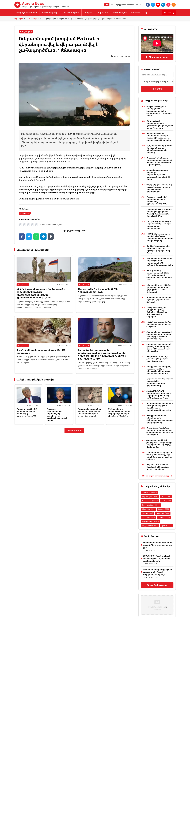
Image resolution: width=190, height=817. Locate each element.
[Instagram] (174, 5)
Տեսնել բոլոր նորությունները (156, 476)
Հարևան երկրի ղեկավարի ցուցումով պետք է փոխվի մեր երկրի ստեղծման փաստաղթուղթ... (159, 335)
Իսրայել (147, 513)
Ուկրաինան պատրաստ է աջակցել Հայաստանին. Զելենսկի (158, 299)
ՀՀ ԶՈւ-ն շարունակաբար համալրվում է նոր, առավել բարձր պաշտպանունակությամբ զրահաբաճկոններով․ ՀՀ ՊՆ (41, 293)
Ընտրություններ (151, 505)
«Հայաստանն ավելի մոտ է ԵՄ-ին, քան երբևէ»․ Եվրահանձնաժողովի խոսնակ (159, 149)
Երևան (163, 509)
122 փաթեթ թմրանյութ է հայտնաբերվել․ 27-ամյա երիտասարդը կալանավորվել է (158, 225)
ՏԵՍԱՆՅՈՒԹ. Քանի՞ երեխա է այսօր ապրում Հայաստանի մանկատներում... (156, 558)
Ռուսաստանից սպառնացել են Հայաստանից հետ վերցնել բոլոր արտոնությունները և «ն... (159, 406)
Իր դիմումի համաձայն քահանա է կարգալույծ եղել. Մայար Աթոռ (157, 358)
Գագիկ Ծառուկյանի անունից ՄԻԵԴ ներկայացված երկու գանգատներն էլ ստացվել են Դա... (159, 111)
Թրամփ (166, 526)
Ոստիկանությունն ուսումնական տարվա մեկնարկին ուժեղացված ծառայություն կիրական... (159, 136)
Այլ (146, 12)
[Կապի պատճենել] (51, 236)
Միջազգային (150, 497)
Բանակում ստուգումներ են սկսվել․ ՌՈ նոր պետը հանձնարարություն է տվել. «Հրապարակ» (89, 412)
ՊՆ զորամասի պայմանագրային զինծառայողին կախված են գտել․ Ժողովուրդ (159, 124)
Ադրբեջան (162, 513)
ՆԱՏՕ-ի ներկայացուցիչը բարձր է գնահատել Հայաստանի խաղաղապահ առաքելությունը (159, 237)
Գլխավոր (18, 18)
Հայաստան (149, 492)
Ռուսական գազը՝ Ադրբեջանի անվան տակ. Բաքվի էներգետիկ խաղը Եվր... (157, 572)
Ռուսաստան (150, 501)
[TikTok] (168, 5)
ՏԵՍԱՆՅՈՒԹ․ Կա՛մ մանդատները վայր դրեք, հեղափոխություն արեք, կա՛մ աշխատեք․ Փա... (158, 394)
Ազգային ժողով (150, 521)
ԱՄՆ (166, 497)
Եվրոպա (164, 517)
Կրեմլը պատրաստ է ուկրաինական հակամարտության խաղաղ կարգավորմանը (159, 419)
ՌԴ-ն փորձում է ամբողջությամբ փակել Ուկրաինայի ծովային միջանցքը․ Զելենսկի (119, 412)
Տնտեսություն (120, 12)
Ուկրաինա (148, 509)
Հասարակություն (70, 12)
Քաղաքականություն (26, 12)
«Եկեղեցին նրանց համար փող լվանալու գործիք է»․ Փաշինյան (159, 324)
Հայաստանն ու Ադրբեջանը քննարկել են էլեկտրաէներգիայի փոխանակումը (159, 382)
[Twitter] (153, 5)
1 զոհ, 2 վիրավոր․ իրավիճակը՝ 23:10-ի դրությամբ (42, 351)
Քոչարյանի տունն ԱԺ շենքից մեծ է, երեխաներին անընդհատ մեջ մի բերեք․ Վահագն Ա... (159, 443)
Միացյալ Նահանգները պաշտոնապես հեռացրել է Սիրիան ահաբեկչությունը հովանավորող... (159, 161)
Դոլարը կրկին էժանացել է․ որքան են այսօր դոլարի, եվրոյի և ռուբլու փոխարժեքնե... (159, 188)
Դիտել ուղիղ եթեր (158, 57)
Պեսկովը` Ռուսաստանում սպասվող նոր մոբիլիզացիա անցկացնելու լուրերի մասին (57, 415)
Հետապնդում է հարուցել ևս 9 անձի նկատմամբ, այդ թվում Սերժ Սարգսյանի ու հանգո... (159, 455)
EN (112, 4)
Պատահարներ (50, 12)
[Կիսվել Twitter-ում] (29, 236)
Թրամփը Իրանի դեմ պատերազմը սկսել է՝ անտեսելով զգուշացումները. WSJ (27, 412)
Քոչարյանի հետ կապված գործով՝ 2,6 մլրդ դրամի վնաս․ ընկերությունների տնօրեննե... (158, 347)
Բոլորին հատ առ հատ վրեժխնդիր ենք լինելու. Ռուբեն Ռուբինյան (157, 466)
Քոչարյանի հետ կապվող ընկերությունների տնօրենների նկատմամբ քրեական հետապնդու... (158, 370)
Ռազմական (102, 12)
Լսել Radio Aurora (158, 585)
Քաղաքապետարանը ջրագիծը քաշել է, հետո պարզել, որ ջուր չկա (158, 545)
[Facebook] (148, 5)
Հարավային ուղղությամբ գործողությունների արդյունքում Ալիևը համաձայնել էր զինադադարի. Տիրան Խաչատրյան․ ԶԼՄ (102, 354)
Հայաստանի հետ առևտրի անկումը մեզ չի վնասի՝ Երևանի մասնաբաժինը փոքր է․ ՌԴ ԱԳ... (159, 212)
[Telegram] (163, 5)
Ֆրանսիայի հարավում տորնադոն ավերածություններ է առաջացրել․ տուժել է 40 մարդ (158, 174)
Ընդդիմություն (150, 526)
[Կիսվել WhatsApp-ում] (36, 236)
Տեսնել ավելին (74, 430)
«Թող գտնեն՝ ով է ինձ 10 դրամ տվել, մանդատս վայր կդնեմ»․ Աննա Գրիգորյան (158, 288)
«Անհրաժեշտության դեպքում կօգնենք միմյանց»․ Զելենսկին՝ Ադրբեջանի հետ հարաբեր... (156, 312)
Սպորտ (88, 12)
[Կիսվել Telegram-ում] (43, 236)
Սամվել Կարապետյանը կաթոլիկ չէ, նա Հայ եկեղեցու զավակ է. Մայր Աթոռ (158, 249)
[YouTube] (158, 5)
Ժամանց (135, 12)
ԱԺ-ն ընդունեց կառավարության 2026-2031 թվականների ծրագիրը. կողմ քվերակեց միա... (159, 275)
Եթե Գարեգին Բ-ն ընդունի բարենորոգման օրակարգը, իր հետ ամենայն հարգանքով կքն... (159, 261)
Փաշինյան (148, 517)
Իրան (166, 501)
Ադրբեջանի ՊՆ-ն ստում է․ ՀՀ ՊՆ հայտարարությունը (98, 290)
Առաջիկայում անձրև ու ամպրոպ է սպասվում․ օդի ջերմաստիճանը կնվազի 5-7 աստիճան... (159, 431)
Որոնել (158, 88)
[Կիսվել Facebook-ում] (22, 236)
